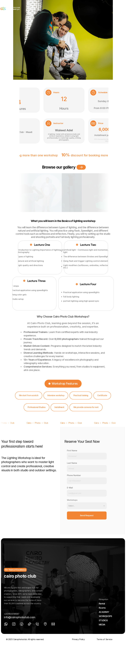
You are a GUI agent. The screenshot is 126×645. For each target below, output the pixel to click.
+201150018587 (11, 614)
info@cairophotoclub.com (19, 617)
